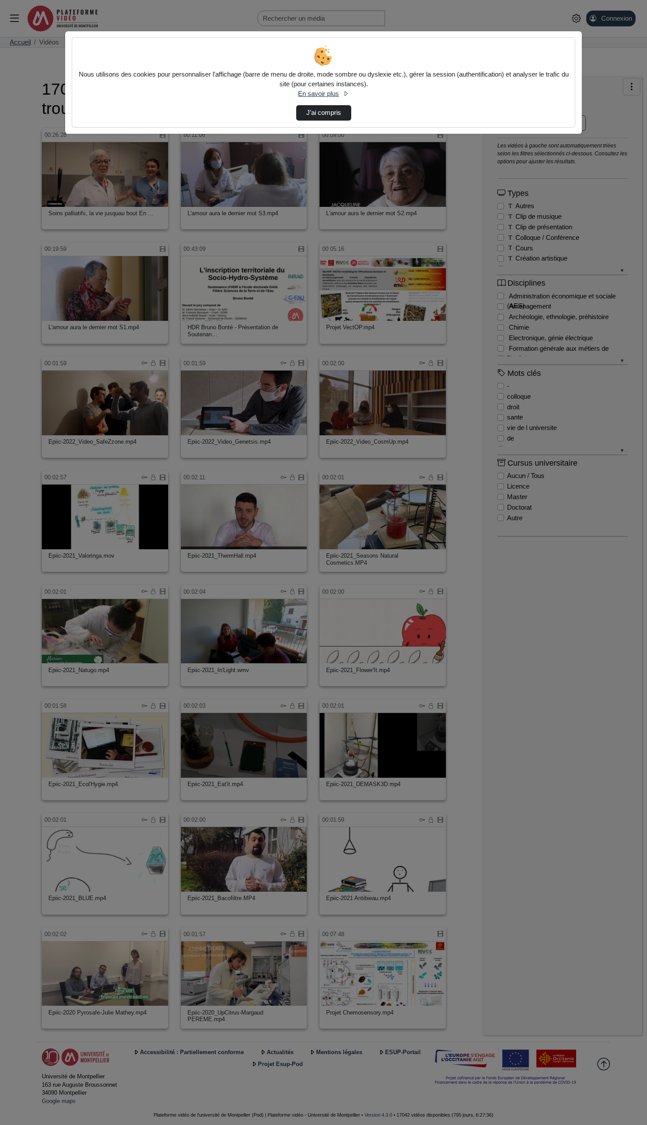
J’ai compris (323, 112)
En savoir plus (318, 93)
